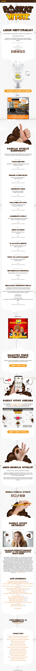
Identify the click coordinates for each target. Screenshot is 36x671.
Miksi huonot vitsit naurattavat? (16, 605)
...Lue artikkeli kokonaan (21, 572)
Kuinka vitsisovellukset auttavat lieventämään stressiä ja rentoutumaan (18, 602)
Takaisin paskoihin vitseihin (18, 91)
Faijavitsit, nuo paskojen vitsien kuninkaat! (16, 597)
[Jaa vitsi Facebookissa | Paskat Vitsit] (12, 52)
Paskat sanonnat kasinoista (16, 591)
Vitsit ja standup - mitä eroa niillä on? (16, 599)
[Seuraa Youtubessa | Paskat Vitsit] (15, 496)
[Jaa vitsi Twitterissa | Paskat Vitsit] (15, 52)
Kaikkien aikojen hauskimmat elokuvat (16, 600)
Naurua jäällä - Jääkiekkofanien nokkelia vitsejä (16, 581)
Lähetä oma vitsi (18, 365)
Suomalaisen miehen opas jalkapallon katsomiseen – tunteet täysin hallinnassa (18, 583)
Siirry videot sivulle (18, 432)
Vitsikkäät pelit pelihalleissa (16, 604)
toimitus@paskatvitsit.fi (18, 623)
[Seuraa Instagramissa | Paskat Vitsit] (21, 496)
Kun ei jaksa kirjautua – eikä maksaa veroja (16, 598)
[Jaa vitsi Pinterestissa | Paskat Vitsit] (21, 52)
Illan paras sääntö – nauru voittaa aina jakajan (16, 589)
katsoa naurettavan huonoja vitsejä (17, 403)
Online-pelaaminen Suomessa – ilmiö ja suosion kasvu (16, 588)
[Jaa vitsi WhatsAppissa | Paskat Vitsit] (18, 52)
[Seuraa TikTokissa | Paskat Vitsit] (18, 496)
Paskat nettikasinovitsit (16, 595)
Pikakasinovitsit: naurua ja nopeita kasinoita (16, 582)
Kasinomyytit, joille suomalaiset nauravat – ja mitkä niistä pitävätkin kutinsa (18, 593)
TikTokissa (12, 405)
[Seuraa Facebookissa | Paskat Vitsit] (12, 496)
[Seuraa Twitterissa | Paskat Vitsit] (24, 496)
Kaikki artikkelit (18, 608)
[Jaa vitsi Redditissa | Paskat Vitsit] (24, 52)
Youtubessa (19, 405)
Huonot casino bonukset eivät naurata (16, 592)
